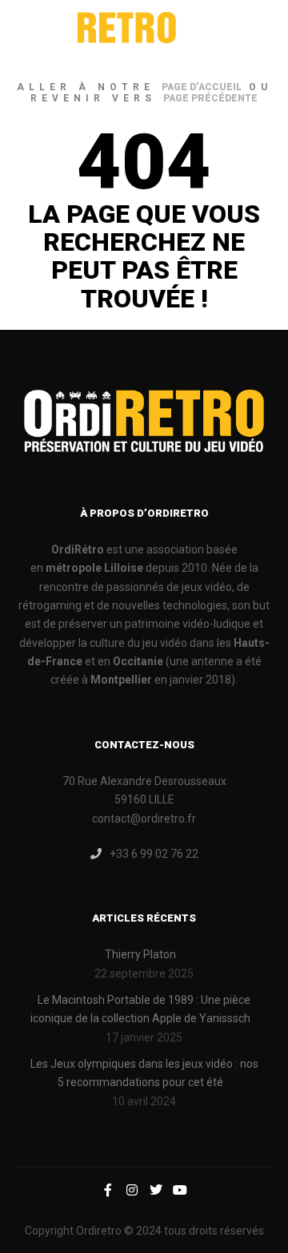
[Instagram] (132, 1190)
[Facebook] (108, 1190)
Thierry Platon (140, 954)
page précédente (210, 98)
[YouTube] (180, 1190)
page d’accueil (202, 87)
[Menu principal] (257, 32)
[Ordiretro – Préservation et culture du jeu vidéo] (96, 32)
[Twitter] (156, 1190)
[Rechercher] (228, 32)
